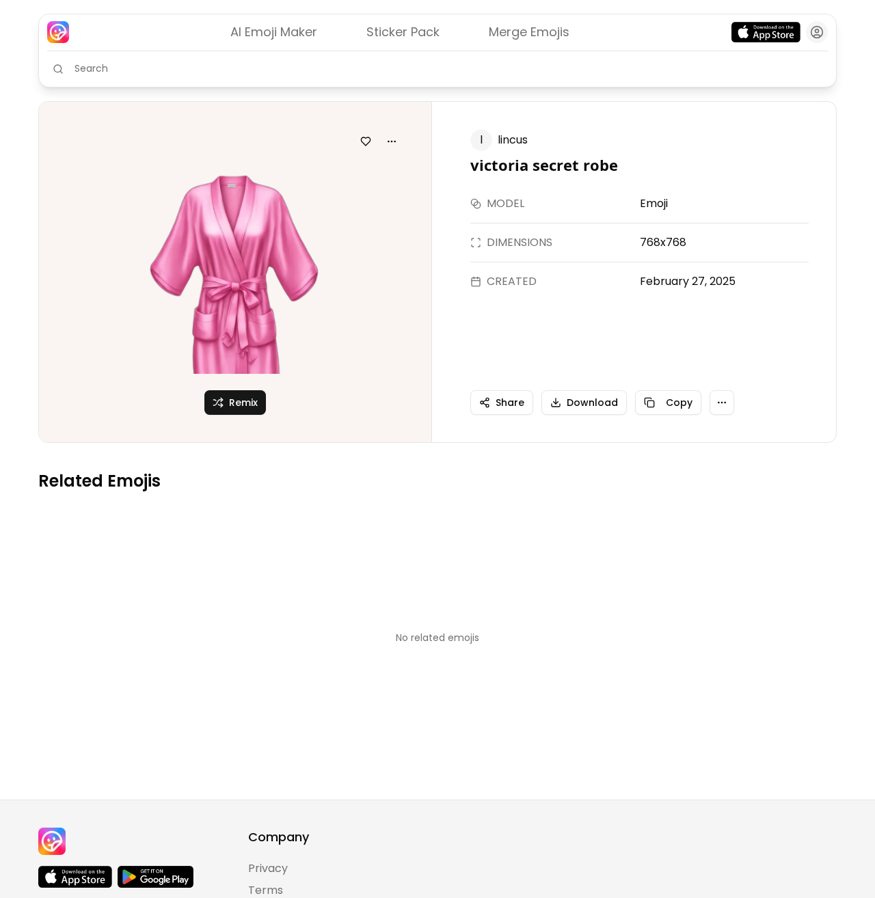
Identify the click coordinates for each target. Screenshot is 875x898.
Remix (243, 402)
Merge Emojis (529, 31)
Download (592, 402)
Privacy (268, 868)
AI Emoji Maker (273, 31)
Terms (265, 890)
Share (510, 402)
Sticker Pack (403, 31)
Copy (679, 402)
